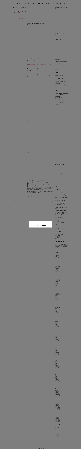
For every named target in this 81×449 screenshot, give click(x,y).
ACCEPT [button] (44, 225)
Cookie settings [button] (38, 225)
